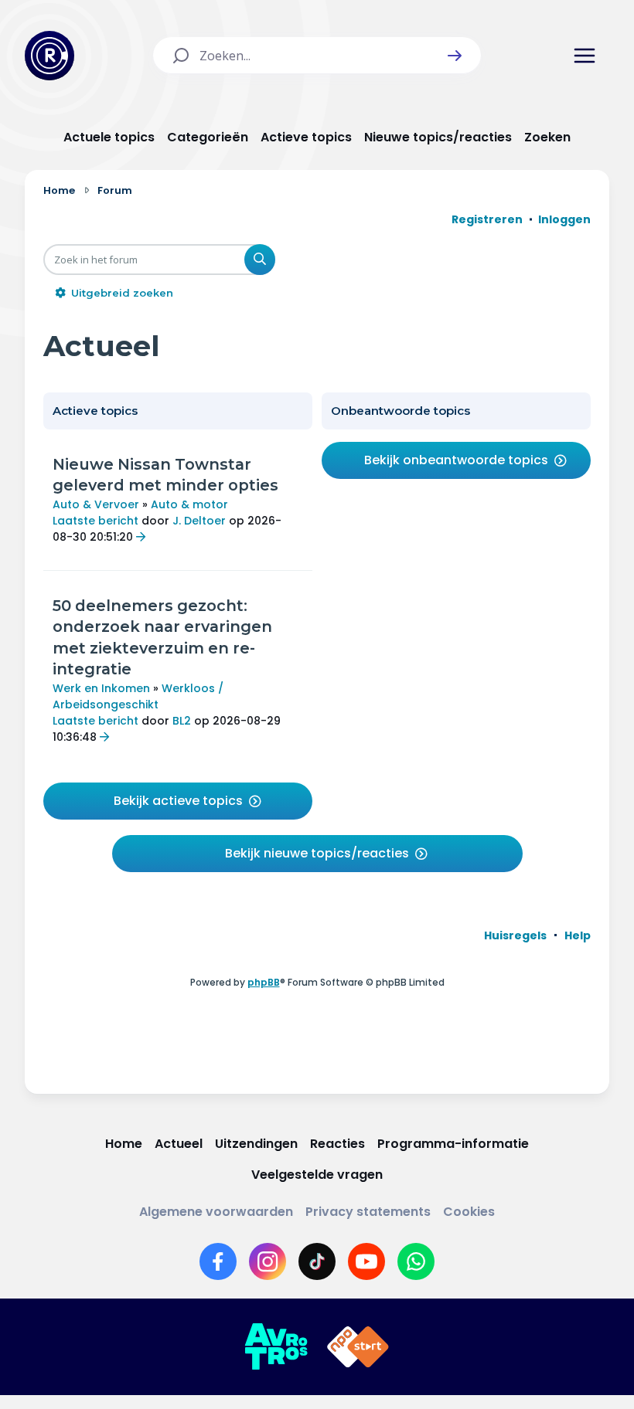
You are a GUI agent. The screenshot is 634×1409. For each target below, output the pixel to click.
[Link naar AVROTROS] (276, 1347)
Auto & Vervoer (96, 504)
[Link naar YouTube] (366, 1261)
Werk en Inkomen (101, 688)
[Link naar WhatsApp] (416, 1261)
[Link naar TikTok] (317, 1261)
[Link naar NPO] (358, 1347)
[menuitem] (515, 935)
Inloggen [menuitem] (564, 219)
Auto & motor (189, 504)
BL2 (181, 720)
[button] (454, 55)
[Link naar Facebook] (218, 1261)
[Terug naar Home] (49, 55)
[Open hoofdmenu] (584, 55)
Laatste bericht (95, 520)
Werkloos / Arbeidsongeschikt (138, 696)
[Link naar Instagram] (267, 1261)
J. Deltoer (199, 520)
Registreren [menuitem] (487, 219)
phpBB (263, 982)
